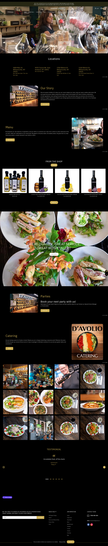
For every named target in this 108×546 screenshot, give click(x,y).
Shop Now (45, 104)
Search (50, 517)
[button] (4, 8)
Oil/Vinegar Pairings (52, 515)
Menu (9, 348)
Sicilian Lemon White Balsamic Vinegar (67, 194)
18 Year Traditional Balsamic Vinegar (40, 194)
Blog (68, 535)
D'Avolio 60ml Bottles (14, 194)
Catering (68, 526)
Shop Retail (69, 519)
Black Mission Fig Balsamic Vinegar (93, 194)
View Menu (54, 254)
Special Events (70, 524)
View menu (10, 139)
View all (54, 202)
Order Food (69, 517)
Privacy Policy (51, 522)
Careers (68, 530)
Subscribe (40, 517)
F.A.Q (50, 524)
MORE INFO (45, 310)
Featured (54, 165)
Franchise (69, 533)
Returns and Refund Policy (54, 519)
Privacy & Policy (62, 541)
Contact (68, 528)
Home (68, 515)
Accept (70, 541)
